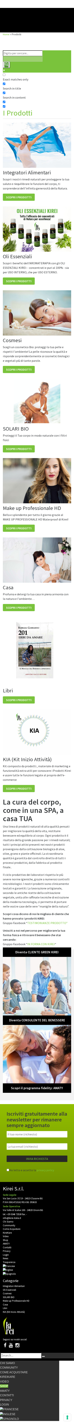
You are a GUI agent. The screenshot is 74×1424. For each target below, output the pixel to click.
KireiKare (7, 1232)
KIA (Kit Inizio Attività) (14, 1312)
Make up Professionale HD (16, 1300)
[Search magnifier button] (6, 65)
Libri (5, 1308)
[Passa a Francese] (9, 1265)
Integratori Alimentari (14, 1286)
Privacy (6, 1251)
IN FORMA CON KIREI (41, 944)
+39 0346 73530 (13, 1214)
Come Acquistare (11, 1229)
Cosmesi (7, 1293)
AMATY (6, 1243)
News (5, 1258)
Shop (5, 1240)
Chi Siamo (8, 1221)
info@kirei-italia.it (12, 1218)
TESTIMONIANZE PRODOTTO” (47, 923)
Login (6, 1254)
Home (6, 34)
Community (9, 1225)
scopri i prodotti (18, 197)
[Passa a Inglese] (8, 1269)
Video (6, 1236)
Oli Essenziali (9, 1289)
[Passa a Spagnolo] (9, 1273)
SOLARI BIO (8, 1297)
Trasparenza (9, 1262)
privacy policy (45, 1170)
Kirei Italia (37, 17)
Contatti (7, 1247)
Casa (5, 1304)
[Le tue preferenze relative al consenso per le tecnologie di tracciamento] (67, 1417)
